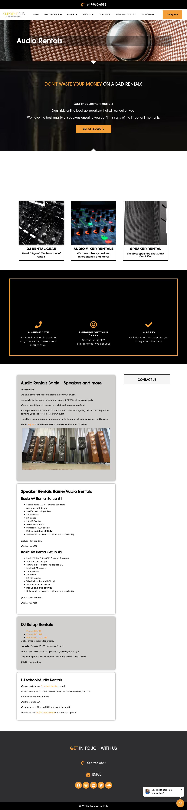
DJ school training (49, 686)
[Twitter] (101, 785)
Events (70, 14)
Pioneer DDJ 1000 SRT (36, 637)
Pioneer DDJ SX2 (34, 634)
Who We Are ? (51, 14)
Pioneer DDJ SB (33, 631)
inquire (31, 424)
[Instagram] (86, 785)
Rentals (87, 14)
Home (36, 14)
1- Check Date (38, 332)
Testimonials (147, 14)
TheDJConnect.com (45, 712)
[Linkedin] (93, 785)
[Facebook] (78, 785)
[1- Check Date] (38, 324)
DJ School (105, 14)
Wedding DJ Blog (125, 14)
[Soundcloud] (108, 785)
